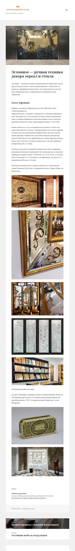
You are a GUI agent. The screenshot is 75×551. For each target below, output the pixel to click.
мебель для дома (29, 509)
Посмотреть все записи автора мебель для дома (29, 498)
